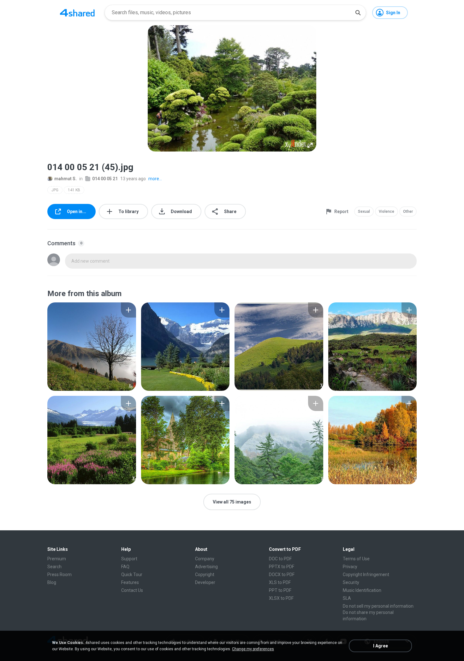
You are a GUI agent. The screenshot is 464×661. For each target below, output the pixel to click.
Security (351, 582)
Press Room (59, 574)
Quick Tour (131, 574)
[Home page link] (77, 12)
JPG (54, 190)
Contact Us (132, 590)
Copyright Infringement (366, 574)
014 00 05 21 (105, 178)
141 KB (74, 190)
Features (130, 582)
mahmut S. (65, 178)
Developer (205, 582)
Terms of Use (356, 558)
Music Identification (362, 590)
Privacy (350, 566)
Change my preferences (253, 649)
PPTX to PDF (281, 566)
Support (129, 558)
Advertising (206, 566)
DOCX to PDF (281, 574)
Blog (51, 582)
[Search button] (358, 12)
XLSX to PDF (281, 598)
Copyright (204, 574)
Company (204, 558)
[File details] (91, 346)
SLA (347, 598)
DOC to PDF (280, 558)
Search (54, 566)
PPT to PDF (280, 590)
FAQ (125, 566)
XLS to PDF (280, 582)
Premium (56, 558)
